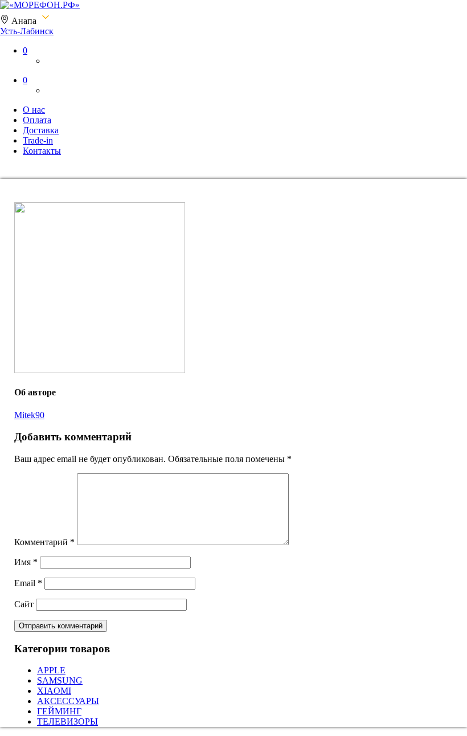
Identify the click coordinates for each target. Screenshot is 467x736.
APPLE (51, 670)
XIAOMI (54, 691)
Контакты (42, 151)
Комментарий (44, 542)
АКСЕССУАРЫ (68, 701)
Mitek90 (29, 415)
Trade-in (38, 140)
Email (28, 583)
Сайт (24, 604)
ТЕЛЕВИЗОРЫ (67, 721)
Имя (26, 562)
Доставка (41, 130)
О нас (34, 110)
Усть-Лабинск (27, 31)
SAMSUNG (60, 680)
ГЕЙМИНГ (59, 711)
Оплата (37, 120)
